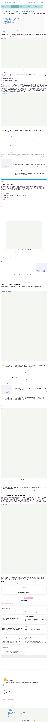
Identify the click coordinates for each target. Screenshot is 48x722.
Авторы (5, 692)
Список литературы (6, 608)
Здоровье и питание (6, 6)
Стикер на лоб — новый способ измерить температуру (33, 610)
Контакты (6, 689)
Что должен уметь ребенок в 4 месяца (6, 392)
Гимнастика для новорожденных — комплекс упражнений (41, 271)
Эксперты (6, 693)
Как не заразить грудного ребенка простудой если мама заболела (12, 639)
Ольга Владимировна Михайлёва (24, 592)
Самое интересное (39, 6)
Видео (4, 31)
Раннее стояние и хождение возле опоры (12, 25)
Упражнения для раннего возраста (11, 28)
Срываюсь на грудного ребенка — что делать (34, 629)
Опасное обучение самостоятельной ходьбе (10, 30)
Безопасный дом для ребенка (10, 22)
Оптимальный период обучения (10, 19)
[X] (26, 600)
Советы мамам (24, 6)
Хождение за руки (8, 29)
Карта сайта (6, 688)
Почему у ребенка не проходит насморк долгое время (34, 639)
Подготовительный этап (7, 23)
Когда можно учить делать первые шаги (12, 20)
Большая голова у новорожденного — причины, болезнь (34, 620)
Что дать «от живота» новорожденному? (6, 166)
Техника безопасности (7, 21)
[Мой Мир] (24, 600)
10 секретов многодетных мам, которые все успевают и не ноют (10, 619)
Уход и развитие (16, 6)
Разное (31, 6)
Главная (3, 11)
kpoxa (7, 2)
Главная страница (11, 712)
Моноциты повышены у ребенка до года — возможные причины (10, 649)
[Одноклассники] (23, 600)
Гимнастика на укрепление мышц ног (11, 24)
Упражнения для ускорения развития (11, 27)
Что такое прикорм (8, 680)
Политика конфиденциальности (10, 691)
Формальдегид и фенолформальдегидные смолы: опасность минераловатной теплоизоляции (12, 629)
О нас (5, 690)
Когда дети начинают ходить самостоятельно (11, 18)
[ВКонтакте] (22, 600)
